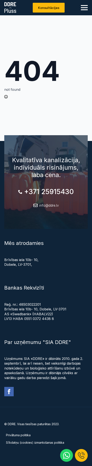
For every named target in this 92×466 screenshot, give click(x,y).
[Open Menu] (84, 7)
